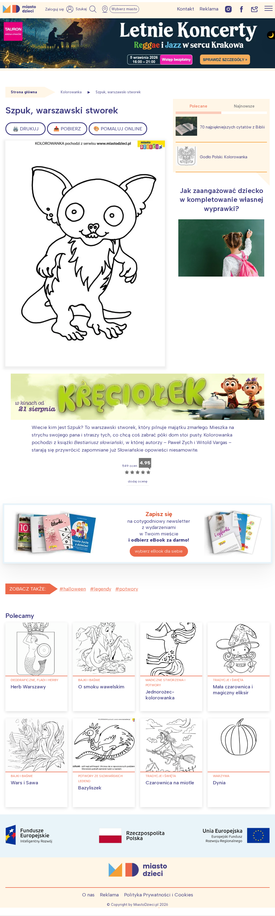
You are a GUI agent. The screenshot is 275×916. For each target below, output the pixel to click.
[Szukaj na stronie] (87, 9)
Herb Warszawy (28, 687)
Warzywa (221, 776)
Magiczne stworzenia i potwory (165, 682)
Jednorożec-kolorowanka (160, 695)
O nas (88, 895)
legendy (102, 589)
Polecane (198, 106)
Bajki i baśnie (89, 680)
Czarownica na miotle (170, 783)
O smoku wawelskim (101, 687)
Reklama (209, 9)
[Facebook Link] (241, 9)
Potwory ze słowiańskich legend (100, 778)
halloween (74, 589)
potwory (128, 589)
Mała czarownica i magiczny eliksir (233, 690)
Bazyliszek (90, 788)
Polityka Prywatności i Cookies (158, 895)
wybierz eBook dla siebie (159, 551)
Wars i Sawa (24, 783)
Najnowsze (244, 106)
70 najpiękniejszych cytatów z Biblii (232, 127)
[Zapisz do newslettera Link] (254, 9)
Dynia (219, 783)
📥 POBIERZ (67, 129)
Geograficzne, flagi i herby (34, 680)
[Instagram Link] (228, 9)
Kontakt (185, 9)
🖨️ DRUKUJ (26, 129)
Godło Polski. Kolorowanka (223, 157)
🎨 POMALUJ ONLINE (117, 129)
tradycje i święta (228, 680)
